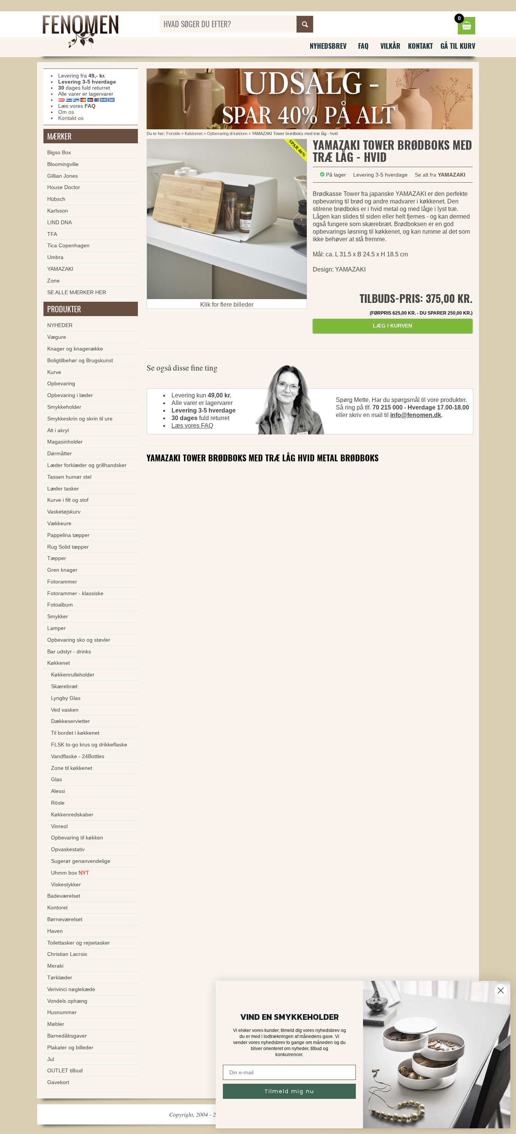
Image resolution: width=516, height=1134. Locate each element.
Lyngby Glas (65, 698)
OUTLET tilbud (65, 1070)
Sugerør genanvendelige (80, 861)
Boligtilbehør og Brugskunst (80, 360)
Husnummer (62, 1012)
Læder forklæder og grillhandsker (87, 465)
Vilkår (390, 46)
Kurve (54, 372)
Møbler (55, 1024)
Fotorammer (62, 582)
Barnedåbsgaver (67, 1036)
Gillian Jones (62, 176)
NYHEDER (60, 325)
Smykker (57, 616)
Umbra (55, 257)
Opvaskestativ (68, 849)
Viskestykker (66, 884)
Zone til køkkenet (71, 768)
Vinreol (59, 826)
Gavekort (58, 1082)
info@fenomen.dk (415, 415)
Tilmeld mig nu (289, 1091)
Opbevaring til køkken (227, 133)
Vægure (56, 337)
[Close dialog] (500, 990)
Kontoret (57, 907)
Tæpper (56, 558)
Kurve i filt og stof (67, 500)
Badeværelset (63, 896)
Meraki (55, 966)
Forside (173, 133)
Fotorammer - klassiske (75, 593)
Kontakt (420, 46)
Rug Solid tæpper (68, 547)
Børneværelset (64, 919)
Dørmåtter (59, 453)
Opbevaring (61, 383)
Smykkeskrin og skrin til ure (80, 419)
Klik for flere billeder (226, 304)
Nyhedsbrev (328, 46)
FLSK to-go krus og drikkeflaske (89, 745)
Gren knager (62, 570)
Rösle (58, 803)
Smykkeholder (64, 407)
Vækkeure (59, 523)
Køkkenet (193, 133)
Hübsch (56, 199)
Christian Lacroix (67, 954)
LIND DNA (59, 222)
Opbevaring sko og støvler (78, 640)
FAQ (363, 46)
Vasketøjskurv (63, 512)
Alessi (58, 791)
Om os (66, 112)
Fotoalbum (60, 605)
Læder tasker (63, 489)
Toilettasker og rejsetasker (78, 943)
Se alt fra (440, 175)
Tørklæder (59, 977)
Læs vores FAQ (192, 425)
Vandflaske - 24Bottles (77, 756)
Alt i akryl (58, 430)
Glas (56, 779)
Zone (53, 281)
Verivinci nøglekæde (71, 989)
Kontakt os (70, 118)
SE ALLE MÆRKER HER (76, 292)
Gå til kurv (457, 46)
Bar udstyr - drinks (69, 651)
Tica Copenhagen (68, 245)
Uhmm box (70, 873)
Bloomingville (63, 164)
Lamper (56, 628)
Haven (55, 931)
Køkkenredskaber (72, 814)
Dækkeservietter (70, 721)
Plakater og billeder (70, 1047)
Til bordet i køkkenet (75, 733)
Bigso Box (59, 152)
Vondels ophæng (67, 1001)
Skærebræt (64, 686)
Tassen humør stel (69, 477)
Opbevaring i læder (70, 395)
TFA (52, 234)
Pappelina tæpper (68, 535)
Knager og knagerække (75, 349)
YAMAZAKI (60, 269)
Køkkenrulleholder (72, 675)
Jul (50, 1059)
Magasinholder (65, 442)
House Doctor (63, 187)
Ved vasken (65, 710)
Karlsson (57, 211)
